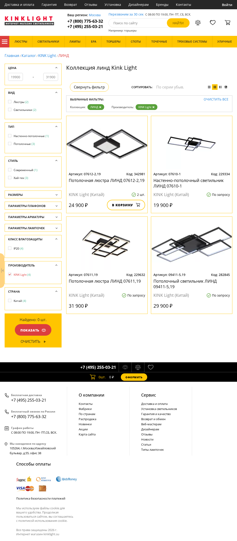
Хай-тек (21, 178)
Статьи (146, 444)
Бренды (162, 4)
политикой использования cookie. (42, 521)
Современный (25, 170)
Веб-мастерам (151, 424)
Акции (83, 429)
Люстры (21, 102)
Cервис (148, 395)
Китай (20, 301)
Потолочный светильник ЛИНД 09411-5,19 (185, 283)
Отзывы (90, 4)
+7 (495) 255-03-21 (85, 26)
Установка (113, 4)
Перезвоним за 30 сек (126, 14)
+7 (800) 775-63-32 (85, 21)
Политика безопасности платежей (40, 498)
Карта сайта (87, 434)
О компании (91, 395)
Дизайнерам (138, 4)
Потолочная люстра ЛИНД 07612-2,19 (106, 180)
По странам (87, 414)
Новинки (85, 424)
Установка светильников (159, 409)
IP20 (18, 248)
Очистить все (216, 99)
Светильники (25, 110)
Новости (147, 439)
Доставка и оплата (19, 4)
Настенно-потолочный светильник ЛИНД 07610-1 (188, 183)
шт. (102, 377)
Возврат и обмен (153, 419)
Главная (12, 55)
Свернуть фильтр (89, 87)
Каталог (4, 41)
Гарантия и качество (156, 414)
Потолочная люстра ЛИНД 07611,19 (105, 281)
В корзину (122, 205)
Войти (227, 5)
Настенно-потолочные (31, 136)
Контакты (183, 4)
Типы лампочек (152, 449)
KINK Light (47, 55)
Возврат (70, 4)
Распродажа (87, 419)
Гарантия (49, 4)
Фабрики (85, 409)
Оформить (134, 377)
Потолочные (24, 144)
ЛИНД (94, 107)
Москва (95, 15)
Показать (29, 330)
